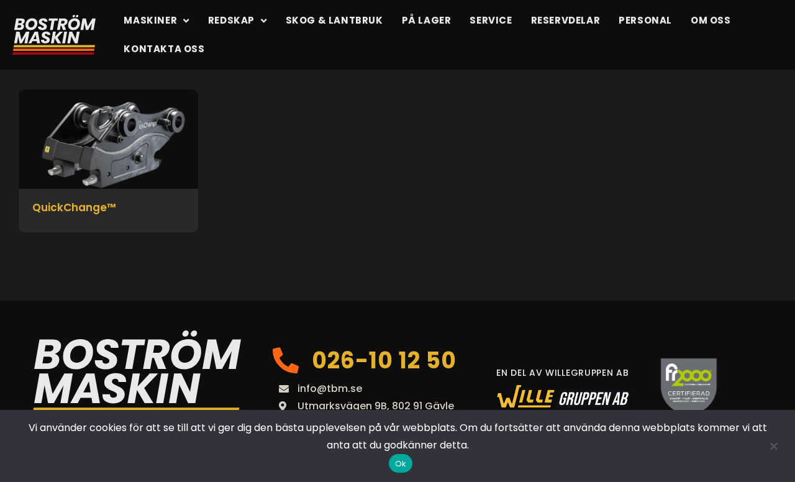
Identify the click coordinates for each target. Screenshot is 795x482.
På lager (427, 20)
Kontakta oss (164, 48)
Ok (401, 464)
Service (491, 20)
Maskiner (150, 20)
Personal (645, 20)
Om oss (711, 20)
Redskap (231, 20)
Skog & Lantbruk (334, 20)
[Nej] (773, 446)
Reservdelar (566, 20)
